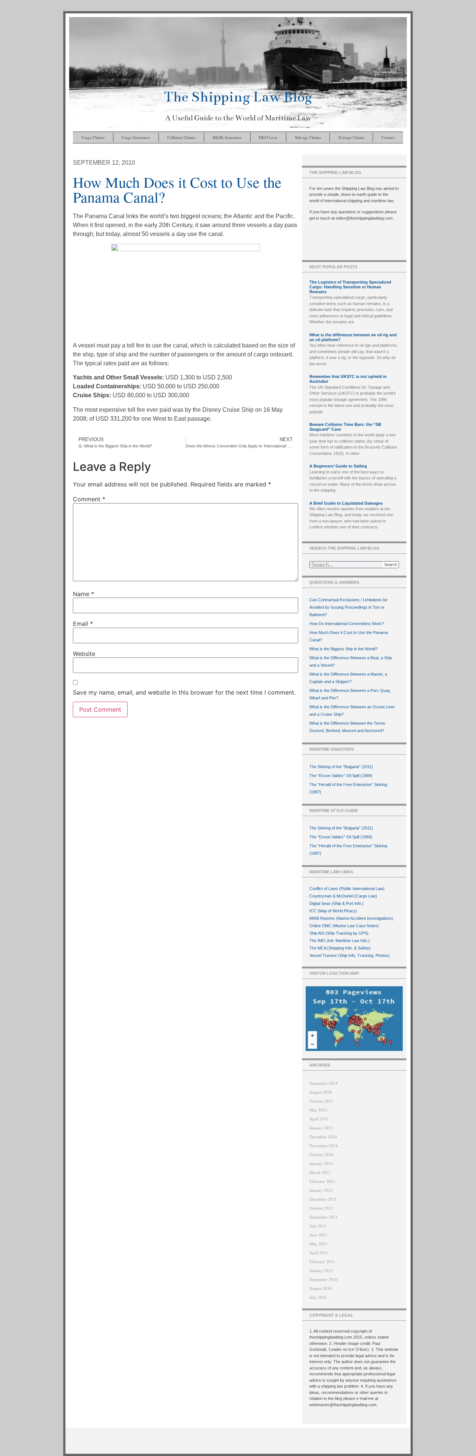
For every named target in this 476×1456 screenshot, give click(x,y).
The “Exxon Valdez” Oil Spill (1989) (340, 775)
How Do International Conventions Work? (346, 623)
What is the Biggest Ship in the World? (343, 649)
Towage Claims (351, 137)
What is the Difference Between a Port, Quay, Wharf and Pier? (350, 694)
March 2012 (320, 1172)
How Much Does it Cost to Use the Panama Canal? (348, 636)
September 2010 (323, 1279)
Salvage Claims (308, 137)
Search (390, 564)
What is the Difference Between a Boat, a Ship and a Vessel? (350, 661)
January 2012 (321, 1190)
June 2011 (318, 1235)
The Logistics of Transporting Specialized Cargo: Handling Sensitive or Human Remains (350, 287)
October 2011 (321, 1208)
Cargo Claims (92, 137)
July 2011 (318, 1226)
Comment (89, 499)
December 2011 (323, 1199)
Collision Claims (181, 137)
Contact (388, 137)
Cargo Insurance (136, 137)
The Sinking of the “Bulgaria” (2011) (341, 766)
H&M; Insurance (227, 137)
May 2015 (318, 1110)
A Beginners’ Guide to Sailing (338, 466)
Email (83, 624)
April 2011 (318, 1252)
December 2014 (323, 1137)
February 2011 (322, 1261)
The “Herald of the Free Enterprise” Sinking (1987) (348, 788)
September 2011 (323, 1217)
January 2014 (321, 1163)
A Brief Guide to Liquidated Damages (346, 503)
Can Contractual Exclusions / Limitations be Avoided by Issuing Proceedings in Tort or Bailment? (348, 607)
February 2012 (322, 1181)
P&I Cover (268, 137)
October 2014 (321, 1154)
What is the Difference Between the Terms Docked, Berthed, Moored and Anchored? (347, 727)
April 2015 (318, 1119)
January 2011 (321, 1270)
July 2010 (318, 1297)
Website (84, 654)
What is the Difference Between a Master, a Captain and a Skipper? (348, 678)
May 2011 (318, 1244)
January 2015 (321, 1128)
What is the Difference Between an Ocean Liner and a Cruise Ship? (352, 710)
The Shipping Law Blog (238, 97)
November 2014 (323, 1145)
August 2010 (320, 1288)
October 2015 (321, 1101)
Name (83, 594)
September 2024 (323, 1083)
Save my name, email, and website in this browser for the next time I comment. (184, 692)
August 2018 (320, 1092)
